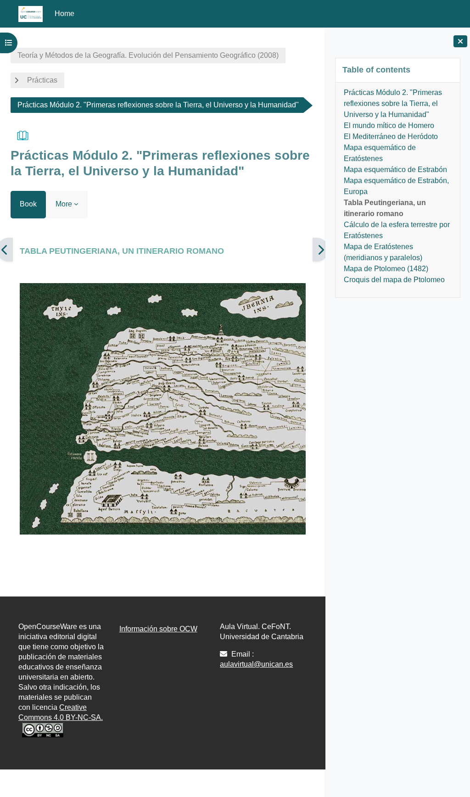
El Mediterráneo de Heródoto (391, 136)
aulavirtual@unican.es (256, 664)
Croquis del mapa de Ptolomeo (394, 280)
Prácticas (42, 80)
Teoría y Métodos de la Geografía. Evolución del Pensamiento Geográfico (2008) (148, 55)
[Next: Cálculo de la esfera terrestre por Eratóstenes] (321, 250)
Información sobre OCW (158, 629)
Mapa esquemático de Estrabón (395, 169)
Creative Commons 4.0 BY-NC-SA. (60, 712)
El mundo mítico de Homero (389, 125)
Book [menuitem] (28, 204)
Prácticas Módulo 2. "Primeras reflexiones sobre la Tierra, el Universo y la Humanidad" (393, 103)
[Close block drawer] (460, 41)
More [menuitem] (64, 204)
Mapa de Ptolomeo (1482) (386, 269)
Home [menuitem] (64, 13)
